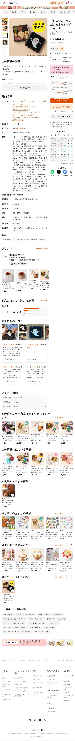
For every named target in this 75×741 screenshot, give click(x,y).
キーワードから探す (20, 691)
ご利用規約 (66, 692)
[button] (4, 54)
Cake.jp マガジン (52, 711)
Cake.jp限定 (6, 239)
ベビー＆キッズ (65, 12)
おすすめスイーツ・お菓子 (37, 623)
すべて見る (43, 301)
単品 (62, 48)
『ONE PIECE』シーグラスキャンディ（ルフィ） (8, 471)
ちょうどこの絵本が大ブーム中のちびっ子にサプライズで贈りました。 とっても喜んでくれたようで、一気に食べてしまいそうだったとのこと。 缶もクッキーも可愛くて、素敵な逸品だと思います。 (12, 374)
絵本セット (54, 48)
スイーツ (23, 12)
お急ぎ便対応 (18, 678)
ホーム (5, 12)
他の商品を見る (41, 248)
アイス (43, 12)
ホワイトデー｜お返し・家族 (56, 619)
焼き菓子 (30, 115)
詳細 (70, 83)
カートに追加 (62, 100)
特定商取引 (66, 684)
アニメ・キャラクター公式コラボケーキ (25, 239)
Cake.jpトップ (6, 660)
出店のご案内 (51, 676)
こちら (33, 72)
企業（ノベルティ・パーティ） (53, 683)
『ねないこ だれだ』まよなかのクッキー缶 (8, 598)
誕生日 (14, 12)
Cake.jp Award (37, 676)
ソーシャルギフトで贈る (62, 107)
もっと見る (59, 418)
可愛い (29, 347)
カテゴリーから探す (20, 681)
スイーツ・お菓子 (18, 101)
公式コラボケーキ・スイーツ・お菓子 (42, 627)
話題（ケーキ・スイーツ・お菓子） (15, 627)
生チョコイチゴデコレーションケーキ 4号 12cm (21, 286)
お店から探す (18, 684)
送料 (3, 678)
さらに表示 (23, 88)
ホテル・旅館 (51, 679)
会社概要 (66, 681)
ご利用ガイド (6, 699)
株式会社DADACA (18, 128)
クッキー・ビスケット (20, 117)
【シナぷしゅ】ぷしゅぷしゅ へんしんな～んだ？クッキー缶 (52, 471)
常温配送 (16, 204)
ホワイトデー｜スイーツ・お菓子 (14, 623)
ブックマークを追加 (63, 117)
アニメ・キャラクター (20, 112)
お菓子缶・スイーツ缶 (41, 632)
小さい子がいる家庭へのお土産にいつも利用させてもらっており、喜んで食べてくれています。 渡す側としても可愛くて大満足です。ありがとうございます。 (36, 374)
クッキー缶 (34, 117)
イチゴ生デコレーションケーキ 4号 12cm (8, 287)
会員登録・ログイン (56, 3)
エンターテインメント (20, 110)
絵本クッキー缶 (18, 120)
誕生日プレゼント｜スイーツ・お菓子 (50, 614)
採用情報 (66, 700)
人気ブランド (54, 623)
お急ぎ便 (52, 12)
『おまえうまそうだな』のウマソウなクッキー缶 (37, 471)
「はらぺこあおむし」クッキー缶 (45, 285)
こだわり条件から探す (21, 688)
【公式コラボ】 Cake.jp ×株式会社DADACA (61, 33)
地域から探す (51, 708)
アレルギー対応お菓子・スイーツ (24, 107)
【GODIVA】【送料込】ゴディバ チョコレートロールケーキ (8, 502)
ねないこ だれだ (36, 112)
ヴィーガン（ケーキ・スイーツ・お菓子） (17, 632)
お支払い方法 (6, 681)
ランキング (33, 12)
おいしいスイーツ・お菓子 (36, 101)
